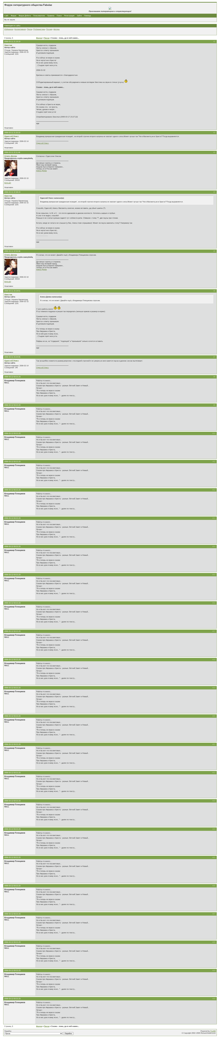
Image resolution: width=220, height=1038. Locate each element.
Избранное (8, 29)
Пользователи (39, 16)
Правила (50, 16)
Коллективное (20, 29)
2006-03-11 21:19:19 (12, 41)
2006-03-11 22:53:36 (12, 251)
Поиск (59, 16)
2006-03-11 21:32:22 (12, 133)
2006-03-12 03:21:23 (12, 377)
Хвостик (8, 45)
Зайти (79, 16)
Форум (13, 16)
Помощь (87, 16)
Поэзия (49, 29)
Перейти (7, 1031)
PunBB (213, 1031)
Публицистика (39, 29)
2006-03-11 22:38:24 (12, 192)
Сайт (6, 16)
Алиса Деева (10, 156)
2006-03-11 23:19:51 (12, 291)
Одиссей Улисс (11, 136)
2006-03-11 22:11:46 (12, 152)
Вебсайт (7, 183)
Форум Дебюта (25, 16)
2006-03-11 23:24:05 (12, 357)
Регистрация (69, 16)
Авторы (56, 29)
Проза (29, 29)
